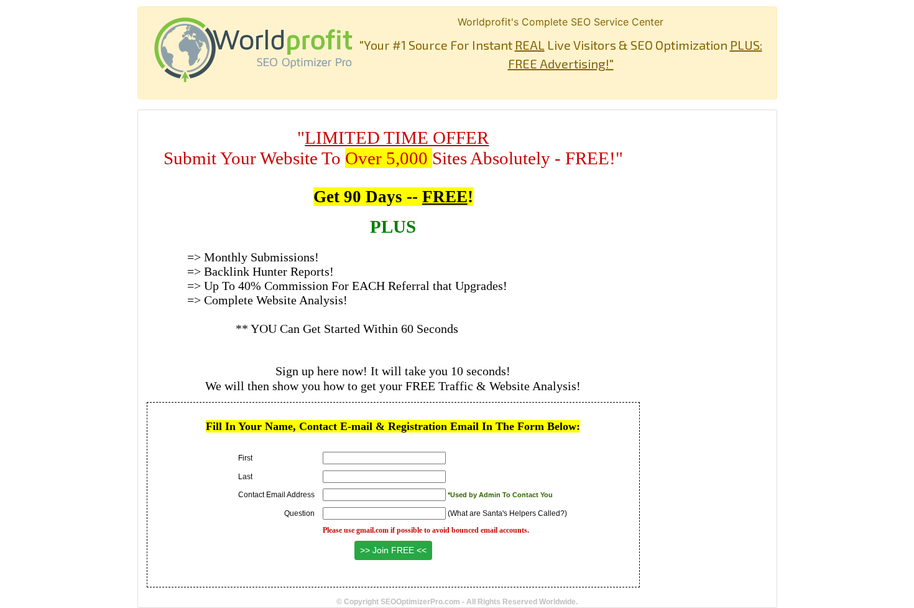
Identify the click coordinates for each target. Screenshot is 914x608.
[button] (393, 550)
